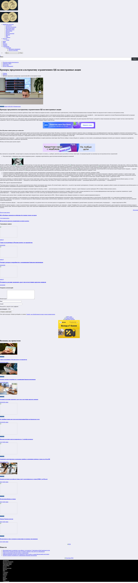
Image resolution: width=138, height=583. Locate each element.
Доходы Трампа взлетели (6, 519)
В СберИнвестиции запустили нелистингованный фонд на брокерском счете (20, 419)
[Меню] (0, 11)
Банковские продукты (8, 24)
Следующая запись (4, 218)
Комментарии (3, 298)
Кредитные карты (10, 28)
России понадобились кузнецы (8, 499)
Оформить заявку (7, 63)
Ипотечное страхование (14, 49)
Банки (4, 41)
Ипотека (8, 34)
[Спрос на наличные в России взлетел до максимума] (8, 237)
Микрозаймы (9, 30)
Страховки (8, 47)
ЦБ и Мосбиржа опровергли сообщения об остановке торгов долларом (18, 215)
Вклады (8, 32)
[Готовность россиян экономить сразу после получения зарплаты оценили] (8, 277)
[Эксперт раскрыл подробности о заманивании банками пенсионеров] (8, 257)
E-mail (1, 304)
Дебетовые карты (10, 29)
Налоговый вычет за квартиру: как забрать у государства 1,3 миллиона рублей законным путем (26, 550)
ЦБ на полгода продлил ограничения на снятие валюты (14, 221)
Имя (1, 301)
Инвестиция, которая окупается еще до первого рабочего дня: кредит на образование (24, 551)
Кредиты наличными (11, 27)
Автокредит (9, 25)
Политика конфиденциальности (11, 62)
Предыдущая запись (5, 212)
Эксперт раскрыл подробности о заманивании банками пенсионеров (21, 262)
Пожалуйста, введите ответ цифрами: (9, 306)
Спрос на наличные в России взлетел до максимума (16, 242)
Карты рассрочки (10, 33)
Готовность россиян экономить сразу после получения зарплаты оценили (23, 282)
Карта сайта (6, 65)
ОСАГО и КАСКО (13, 50)
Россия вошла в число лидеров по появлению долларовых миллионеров (19, 539)
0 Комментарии (17, 106)
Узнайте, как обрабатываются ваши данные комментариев (40, 314)
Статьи (7, 40)
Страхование (6, 46)
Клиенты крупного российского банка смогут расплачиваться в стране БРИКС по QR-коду (24, 479)
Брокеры (5, 43)
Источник (135, 210)
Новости (5, 38)
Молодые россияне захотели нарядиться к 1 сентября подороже (16, 439)
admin (6, 106)
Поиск (1, 56)
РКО (7, 36)
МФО (4, 42)
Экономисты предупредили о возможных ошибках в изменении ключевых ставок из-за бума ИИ (25, 459)
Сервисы (8, 37)
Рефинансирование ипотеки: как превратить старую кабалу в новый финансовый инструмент (26, 554)
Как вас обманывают (8, 66)
